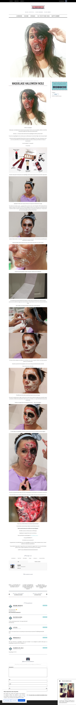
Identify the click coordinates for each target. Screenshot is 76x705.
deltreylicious (17, 617)
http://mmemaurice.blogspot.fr (15, 612)
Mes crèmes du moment (18, 594)
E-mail (28, 684)
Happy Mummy (56, 16)
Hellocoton (42, 558)
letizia (15, 627)
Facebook (13, 558)
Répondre (45, 605)
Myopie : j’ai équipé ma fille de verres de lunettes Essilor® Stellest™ (14, 585)
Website (19, 568)
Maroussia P (17, 637)
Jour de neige (67, 698)
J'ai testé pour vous (28, 80)
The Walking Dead (34, 535)
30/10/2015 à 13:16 (17, 628)
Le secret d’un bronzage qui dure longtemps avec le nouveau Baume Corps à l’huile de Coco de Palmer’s (28, 586)
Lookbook (19, 16)
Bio (18, 561)
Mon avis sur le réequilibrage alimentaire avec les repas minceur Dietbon (41, 586)
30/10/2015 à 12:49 (17, 618)
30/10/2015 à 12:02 (17, 606)
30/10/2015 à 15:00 (17, 649)
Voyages (33, 16)
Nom (28, 679)
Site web (28, 688)
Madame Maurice (18, 605)
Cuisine (26, 16)
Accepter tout (21, 700)
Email (30, 558)
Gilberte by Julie (18, 648)
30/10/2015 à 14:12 (17, 638)
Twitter (19, 558)
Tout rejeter (14, 700)
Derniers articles (37, 561)
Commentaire (28, 667)
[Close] (59, 681)
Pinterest (25, 558)
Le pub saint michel (37, 594)
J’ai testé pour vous (43, 16)
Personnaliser (7, 700)
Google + (35, 558)
